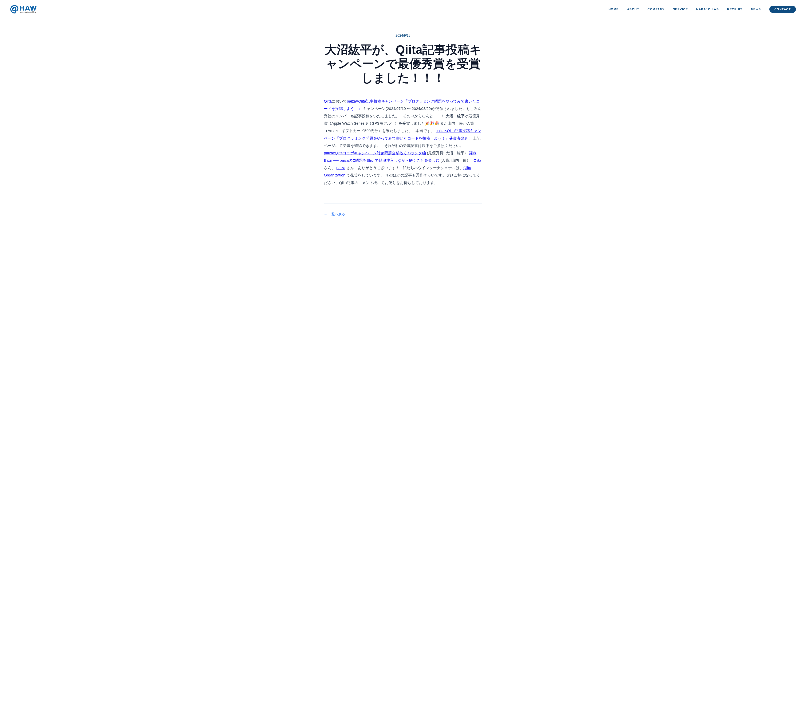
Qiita (328, 101)
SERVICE (680, 9)
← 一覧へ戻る (334, 214)
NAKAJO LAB (707, 9)
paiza (340, 168)
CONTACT (782, 9)
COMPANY (656, 9)
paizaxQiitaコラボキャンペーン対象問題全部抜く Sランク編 (375, 153)
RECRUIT (735, 9)
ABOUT (633, 9)
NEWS (756, 9)
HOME (614, 9)
